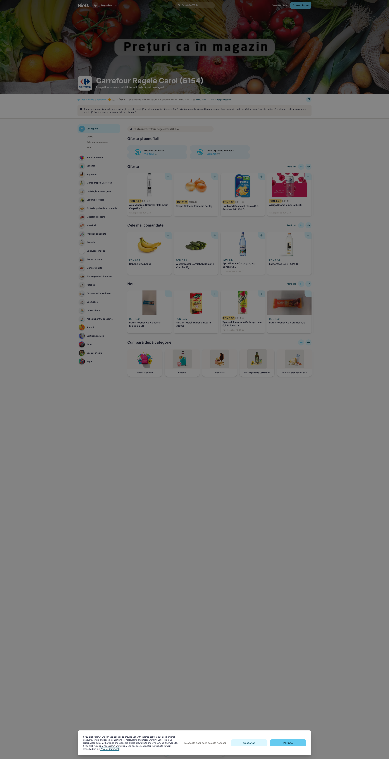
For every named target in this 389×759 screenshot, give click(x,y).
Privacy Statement (109, 749)
